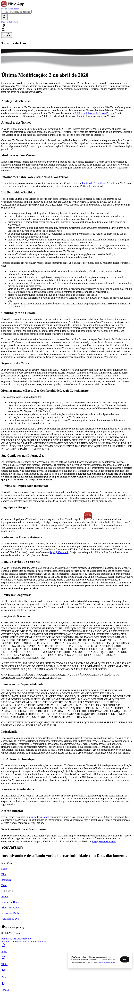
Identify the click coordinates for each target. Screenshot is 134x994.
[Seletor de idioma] (67, 25)
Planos (10, 9)
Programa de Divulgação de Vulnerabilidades (24, 941)
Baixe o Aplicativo (9, 22)
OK (124, 959)
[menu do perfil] (6, 35)
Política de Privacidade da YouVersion (94, 113)
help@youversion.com (104, 841)
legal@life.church (59, 552)
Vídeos (16, 9)
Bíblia (4, 9)
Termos (29, 938)
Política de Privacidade (94, 183)
